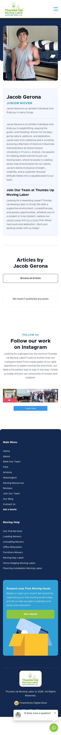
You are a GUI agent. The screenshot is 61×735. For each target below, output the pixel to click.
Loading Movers (12, 536)
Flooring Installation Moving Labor (22, 568)
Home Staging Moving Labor (19, 563)
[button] (56, 9)
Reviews (7, 488)
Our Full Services (12, 531)
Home (6, 451)
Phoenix (25, 152)
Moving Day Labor (13, 558)
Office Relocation (12, 547)
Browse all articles (30, 278)
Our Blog (8, 499)
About (6, 456)
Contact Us (9, 504)
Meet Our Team (12, 461)
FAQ (5, 467)
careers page (14, 220)
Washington (10, 478)
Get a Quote (10, 509)
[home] (14, 8)
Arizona (7, 472)
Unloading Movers (13, 542)
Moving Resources (13, 483)
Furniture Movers (13, 552)
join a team (32, 220)
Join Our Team (11, 493)
